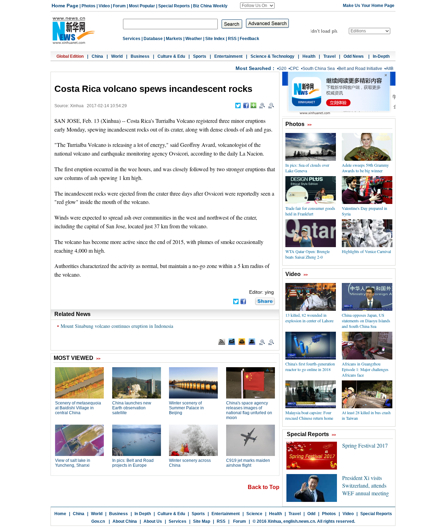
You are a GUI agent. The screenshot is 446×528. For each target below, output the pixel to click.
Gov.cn (98, 521)
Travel (329, 56)
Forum (119, 5)
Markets (174, 38)
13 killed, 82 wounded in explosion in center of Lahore (309, 317)
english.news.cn (299, 521)
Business (140, 56)
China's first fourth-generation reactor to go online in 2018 (310, 366)
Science (254, 513)
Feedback (249, 38)
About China (125, 521)
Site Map (201, 521)
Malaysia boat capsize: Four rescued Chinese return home (309, 415)
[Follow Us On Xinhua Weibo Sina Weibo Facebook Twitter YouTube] (257, 5)
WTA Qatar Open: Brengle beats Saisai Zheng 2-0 (307, 254)
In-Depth (381, 56)
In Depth (142, 513)
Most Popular (142, 5)
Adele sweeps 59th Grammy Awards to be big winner (365, 167)
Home (60, 513)
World (117, 56)
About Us (153, 521)
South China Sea (318, 68)
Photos (88, 5)
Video (104, 5)
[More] (253, 105)
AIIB (389, 68)
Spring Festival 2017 (365, 445)
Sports (199, 56)
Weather (193, 38)
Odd (311, 513)
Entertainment (228, 56)
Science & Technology (272, 56)
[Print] (241, 341)
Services (131, 38)
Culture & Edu (171, 56)
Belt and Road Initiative (360, 68)
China (97, 56)
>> (309, 125)
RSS (232, 38)
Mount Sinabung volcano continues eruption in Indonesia (117, 326)
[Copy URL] (251, 341)
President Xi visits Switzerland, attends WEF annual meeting (365, 485)
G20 (282, 68)
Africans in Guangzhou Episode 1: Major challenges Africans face (365, 369)
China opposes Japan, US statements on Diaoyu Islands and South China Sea (366, 320)
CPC (294, 68)
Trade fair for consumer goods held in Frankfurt (310, 210)
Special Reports (174, 5)
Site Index (215, 38)
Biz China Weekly (210, 5)
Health (308, 56)
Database (153, 38)
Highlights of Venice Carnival (366, 251)
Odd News (354, 56)
